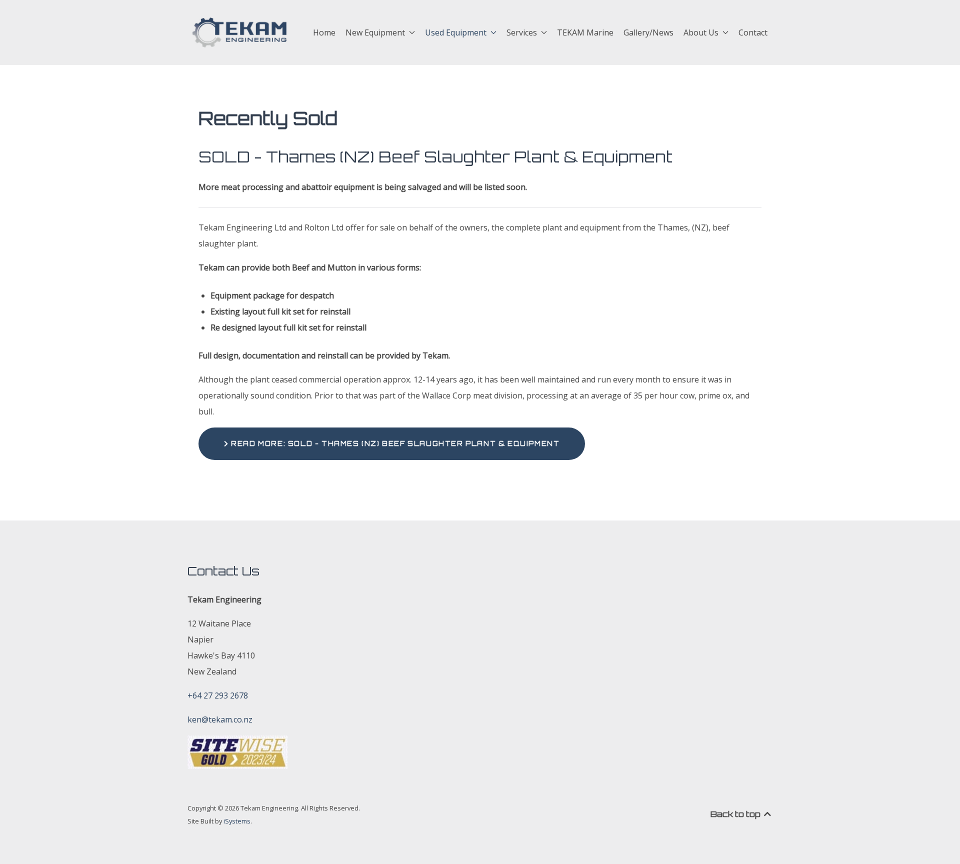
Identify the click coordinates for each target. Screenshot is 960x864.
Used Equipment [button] (455, 32)
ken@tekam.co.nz (220, 719)
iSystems (237, 821)
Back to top (736, 814)
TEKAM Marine (585, 32)
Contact (753, 32)
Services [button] (521, 32)
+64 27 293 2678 (218, 695)
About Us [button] (701, 32)
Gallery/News (649, 32)
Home (324, 32)
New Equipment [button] (375, 32)
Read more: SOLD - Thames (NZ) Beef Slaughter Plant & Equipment (394, 444)
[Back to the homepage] (239, 32)
